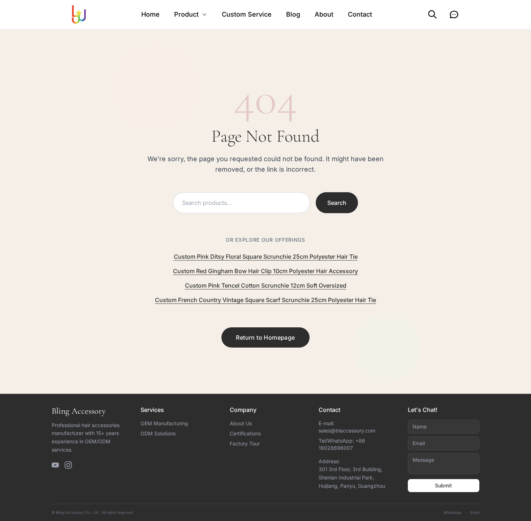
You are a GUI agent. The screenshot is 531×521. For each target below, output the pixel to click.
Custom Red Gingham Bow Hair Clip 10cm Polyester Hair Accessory (265, 271)
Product (186, 14)
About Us (241, 423)
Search (336, 202)
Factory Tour (245, 443)
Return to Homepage (265, 337)
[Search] (432, 14)
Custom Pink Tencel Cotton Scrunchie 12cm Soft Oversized (265, 285)
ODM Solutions (158, 433)
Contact (360, 14)
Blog (293, 14)
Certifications (245, 433)
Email (474, 512)
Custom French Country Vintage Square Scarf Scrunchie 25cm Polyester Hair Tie (265, 299)
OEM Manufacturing (164, 423)
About (324, 14)
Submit (443, 485)
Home (150, 14)
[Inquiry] (454, 14)
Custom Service (247, 14)
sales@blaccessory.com (347, 430)
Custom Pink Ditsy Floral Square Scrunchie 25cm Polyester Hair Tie (266, 256)
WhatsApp (452, 512)
